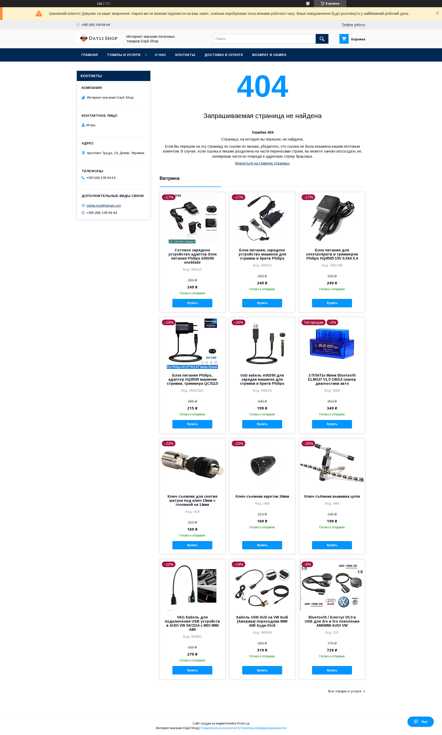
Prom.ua (243, 723)
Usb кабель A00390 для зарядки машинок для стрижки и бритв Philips (262, 379)
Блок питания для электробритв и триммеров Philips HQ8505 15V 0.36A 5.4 (332, 254)
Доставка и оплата (223, 55)
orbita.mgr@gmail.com (103, 205)
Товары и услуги (123, 55)
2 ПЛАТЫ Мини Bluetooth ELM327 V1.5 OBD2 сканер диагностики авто (332, 379)
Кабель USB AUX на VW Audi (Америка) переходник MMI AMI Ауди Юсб (262, 621)
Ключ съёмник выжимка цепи (332, 496)
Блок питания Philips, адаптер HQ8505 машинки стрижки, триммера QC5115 (192, 379)
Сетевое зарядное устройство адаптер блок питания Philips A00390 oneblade (192, 256)
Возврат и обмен (269, 55)
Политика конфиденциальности (263, 728)
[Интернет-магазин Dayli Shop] (98, 42)
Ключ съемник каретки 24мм (262, 496)
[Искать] (322, 39)
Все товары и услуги (344, 691)
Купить (192, 303)
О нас (160, 55)
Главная (89, 55)
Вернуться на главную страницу (262, 163)
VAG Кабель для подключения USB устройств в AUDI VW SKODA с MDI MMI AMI (192, 623)
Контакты (185, 55)
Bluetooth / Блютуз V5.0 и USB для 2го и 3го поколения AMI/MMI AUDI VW (332, 621)
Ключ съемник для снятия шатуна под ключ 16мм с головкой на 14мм (192, 500)
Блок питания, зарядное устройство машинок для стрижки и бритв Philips (262, 254)
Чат (424, 722)
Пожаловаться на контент (219, 728)
